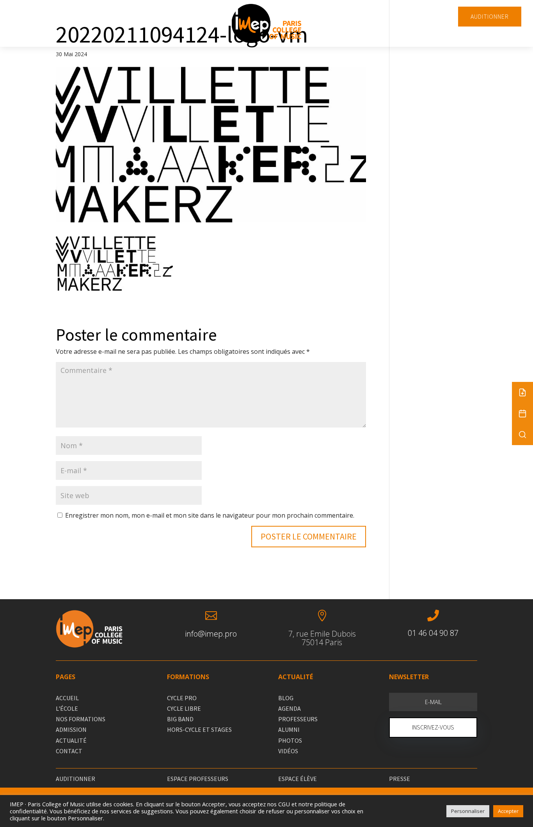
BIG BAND (180, 719)
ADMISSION (71, 729)
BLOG (285, 698)
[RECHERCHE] (522, 434)
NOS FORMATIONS (80, 719)
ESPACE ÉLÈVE (297, 779)
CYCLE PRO (182, 698)
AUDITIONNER (490, 16)
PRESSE (399, 779)
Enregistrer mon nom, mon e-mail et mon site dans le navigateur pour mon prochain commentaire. (209, 515)
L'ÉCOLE (67, 708)
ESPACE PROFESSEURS (197, 779)
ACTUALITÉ (71, 740)
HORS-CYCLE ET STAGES (199, 729)
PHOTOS (290, 740)
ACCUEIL (67, 698)
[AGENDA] (522, 413)
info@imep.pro (211, 633)
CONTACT (69, 751)
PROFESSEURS (298, 719)
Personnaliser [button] (468, 811)
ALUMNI (289, 729)
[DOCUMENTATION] (522, 392)
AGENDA (289, 708)
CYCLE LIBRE (184, 708)
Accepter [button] (508, 811)
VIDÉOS (288, 751)
